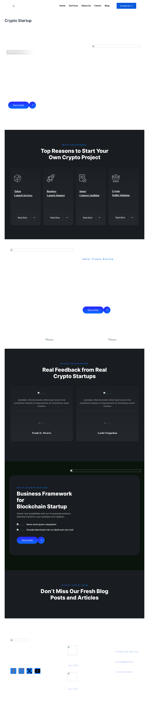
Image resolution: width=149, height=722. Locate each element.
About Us (86, 5)
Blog (107, 5)
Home (62, 5)
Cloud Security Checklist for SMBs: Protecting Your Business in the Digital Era (84, 659)
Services (73, 5)
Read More (22, 217)
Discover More (18, 105)
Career (97, 5)
